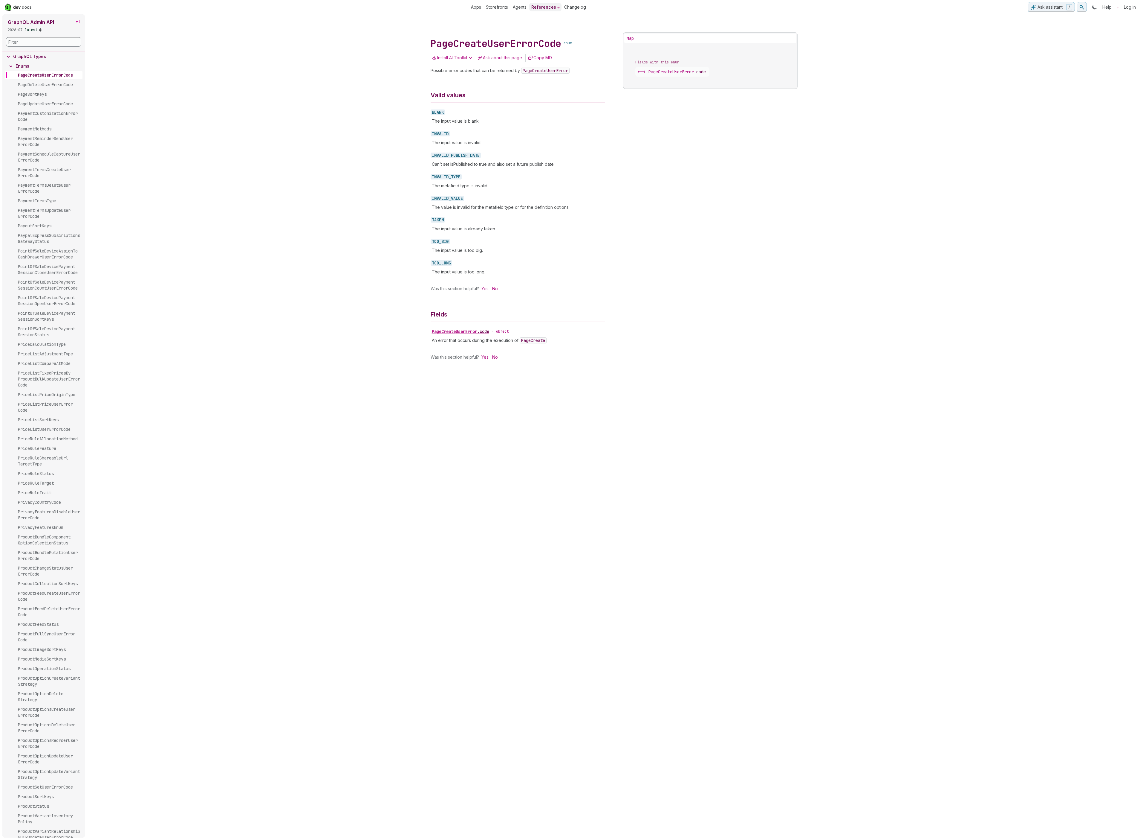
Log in (1130, 7)
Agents (520, 7)
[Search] (1082, 7)
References (543, 7)
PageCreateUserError (460, 331)
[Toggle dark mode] (1095, 7)
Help (1107, 7)
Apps (476, 7)
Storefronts (497, 7)
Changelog (575, 7)
